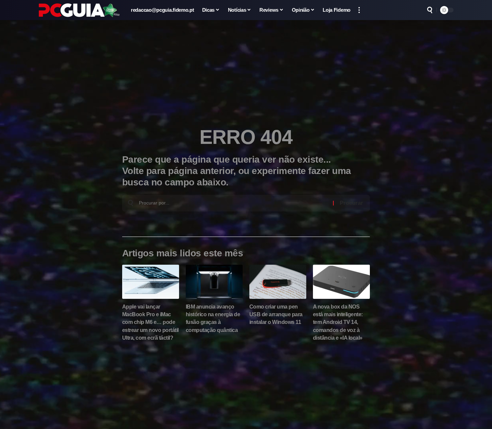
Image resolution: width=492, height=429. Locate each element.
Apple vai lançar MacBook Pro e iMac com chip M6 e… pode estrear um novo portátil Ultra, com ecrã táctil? (150, 322)
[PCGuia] (79, 10)
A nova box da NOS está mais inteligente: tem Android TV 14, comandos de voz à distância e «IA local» (338, 322)
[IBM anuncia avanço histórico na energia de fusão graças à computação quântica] (214, 282)
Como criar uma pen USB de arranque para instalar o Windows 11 (276, 314)
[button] (359, 10)
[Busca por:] (233, 203)
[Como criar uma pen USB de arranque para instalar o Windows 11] (277, 282)
